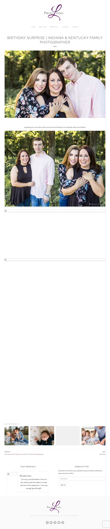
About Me (42, 27)
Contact (75, 27)
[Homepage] (58, 522)
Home (33, 27)
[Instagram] (55, 522)
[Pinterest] (51, 522)
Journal (65, 27)
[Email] (62, 522)
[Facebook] (47, 522)
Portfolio (53, 27)
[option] (28, 481)
